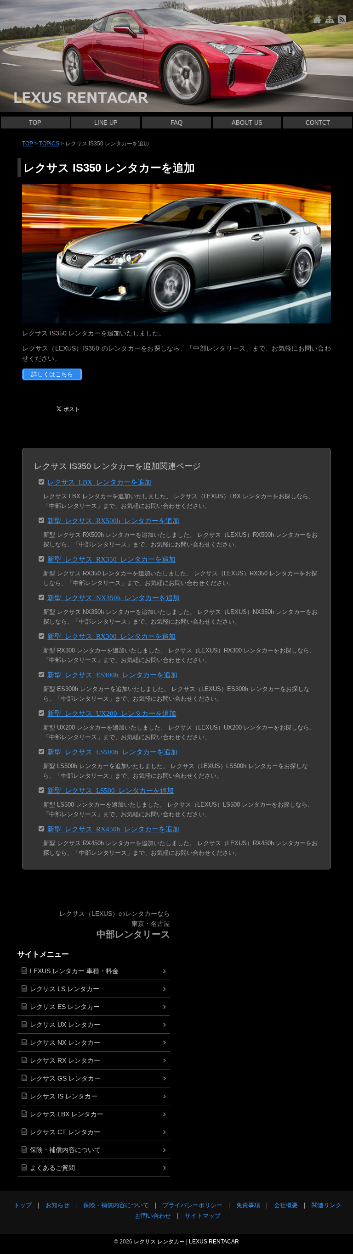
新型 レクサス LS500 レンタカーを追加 (110, 789)
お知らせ (57, 1205)
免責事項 (248, 1205)
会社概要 (286, 1205)
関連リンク (327, 1205)
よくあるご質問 (52, 1167)
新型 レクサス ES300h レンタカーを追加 (112, 674)
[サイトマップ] (329, 19)
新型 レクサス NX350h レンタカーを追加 (113, 597)
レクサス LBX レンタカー (66, 1114)
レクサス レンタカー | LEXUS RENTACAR (186, 1241)
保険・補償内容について (65, 1150)
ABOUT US (247, 122)
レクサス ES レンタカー (65, 1006)
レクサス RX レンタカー (65, 1060)
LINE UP (106, 122)
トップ (23, 1205)
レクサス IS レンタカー (63, 1096)
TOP (35, 122)
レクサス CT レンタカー (65, 1132)
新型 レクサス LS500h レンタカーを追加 (112, 751)
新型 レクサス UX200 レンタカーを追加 (111, 712)
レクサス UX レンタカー (65, 1024)
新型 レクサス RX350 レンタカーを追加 (111, 558)
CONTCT (318, 122)
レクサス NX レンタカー (65, 1042)
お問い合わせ (153, 1215)
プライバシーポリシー (192, 1205)
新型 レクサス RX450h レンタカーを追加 (113, 828)
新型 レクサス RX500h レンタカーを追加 (113, 520)
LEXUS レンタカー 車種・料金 (74, 971)
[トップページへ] (317, 19)
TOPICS (49, 143)
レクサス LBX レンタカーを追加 (99, 481)
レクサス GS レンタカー (65, 1078)
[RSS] (342, 19)
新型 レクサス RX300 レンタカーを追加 (111, 635)
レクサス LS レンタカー (64, 988)
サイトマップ (203, 1215)
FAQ (176, 122)
